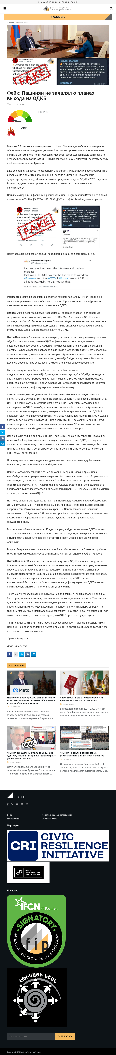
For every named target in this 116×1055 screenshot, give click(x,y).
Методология (13, 818)
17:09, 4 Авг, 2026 (68, 759)
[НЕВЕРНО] (52, 749)
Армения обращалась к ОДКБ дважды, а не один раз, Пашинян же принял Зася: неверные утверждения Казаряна (31, 755)
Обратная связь (49, 818)
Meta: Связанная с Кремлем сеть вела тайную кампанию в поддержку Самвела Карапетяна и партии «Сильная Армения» (31, 700)
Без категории (22, 22)
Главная (10, 22)
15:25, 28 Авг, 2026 (14, 707)
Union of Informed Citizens (31, 1052)
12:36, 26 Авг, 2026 (68, 704)
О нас (9, 815)
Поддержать (58, 17)
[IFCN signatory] (36, 931)
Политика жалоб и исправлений (57, 815)
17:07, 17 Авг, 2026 (14, 762)
